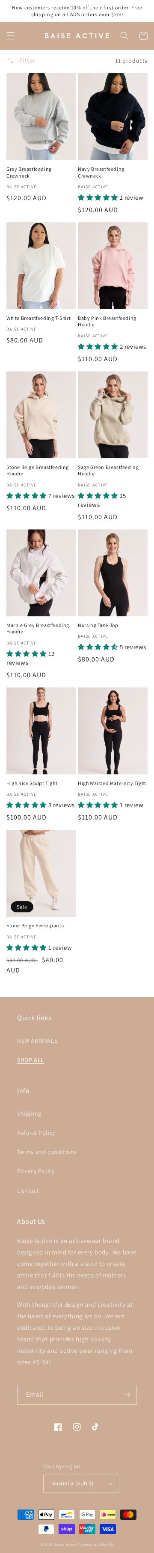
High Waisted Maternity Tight (112, 783)
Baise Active (66, 1544)
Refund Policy (36, 1132)
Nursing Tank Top (98, 625)
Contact (28, 1190)
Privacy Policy (35, 1171)
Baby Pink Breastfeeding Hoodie (107, 321)
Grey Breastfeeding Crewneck (29, 172)
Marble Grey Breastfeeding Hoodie (37, 628)
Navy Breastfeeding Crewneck (101, 172)
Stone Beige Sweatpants (35, 925)
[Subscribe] (127, 1395)
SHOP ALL (30, 1060)
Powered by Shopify (95, 1544)
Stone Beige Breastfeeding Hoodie (37, 470)
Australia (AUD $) (73, 1483)
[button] (10, 35)
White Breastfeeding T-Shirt (38, 318)
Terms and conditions (47, 1152)
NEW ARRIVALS (37, 1040)
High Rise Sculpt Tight (31, 783)
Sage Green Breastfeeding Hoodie (108, 470)
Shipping (29, 1113)
